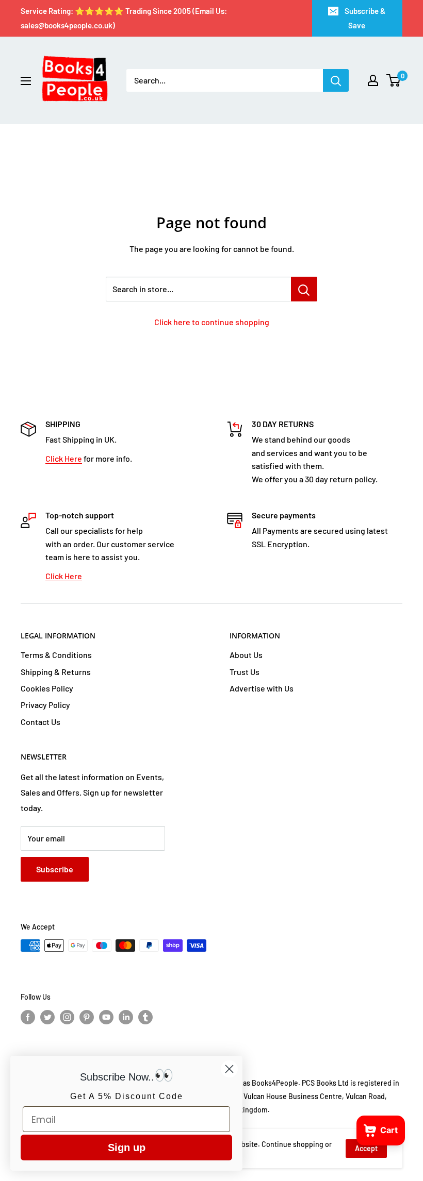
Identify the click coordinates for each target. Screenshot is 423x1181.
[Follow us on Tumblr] (145, 1016)
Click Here (63, 458)
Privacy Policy (45, 705)
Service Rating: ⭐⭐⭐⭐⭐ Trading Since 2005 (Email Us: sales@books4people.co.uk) (124, 18)
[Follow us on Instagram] (67, 1016)
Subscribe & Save (365, 18)
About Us (246, 655)
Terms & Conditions (56, 655)
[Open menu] (26, 81)
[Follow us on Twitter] (47, 1016)
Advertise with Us (262, 688)
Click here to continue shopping (211, 322)
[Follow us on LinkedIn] (126, 1016)
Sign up (126, 1147)
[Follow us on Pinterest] (86, 1016)
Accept (366, 1148)
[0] (393, 80)
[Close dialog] (229, 1069)
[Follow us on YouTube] (106, 1016)
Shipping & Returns (56, 672)
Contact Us (40, 722)
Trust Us (244, 672)
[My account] (373, 80)
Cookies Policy (47, 688)
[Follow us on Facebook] (28, 1016)
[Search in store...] (304, 289)
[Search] (336, 80)
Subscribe (54, 869)
